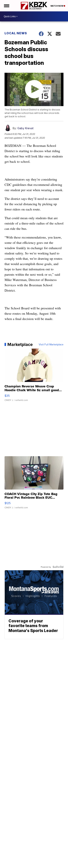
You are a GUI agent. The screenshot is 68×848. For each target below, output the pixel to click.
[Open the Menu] (6, 5)
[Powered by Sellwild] (58, 567)
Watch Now (57, 6)
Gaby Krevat (25, 128)
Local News (16, 33)
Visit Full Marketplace (51, 344)
